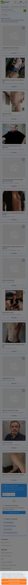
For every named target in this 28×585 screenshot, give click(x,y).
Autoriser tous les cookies (14, 580)
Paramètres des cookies (14, 583)
